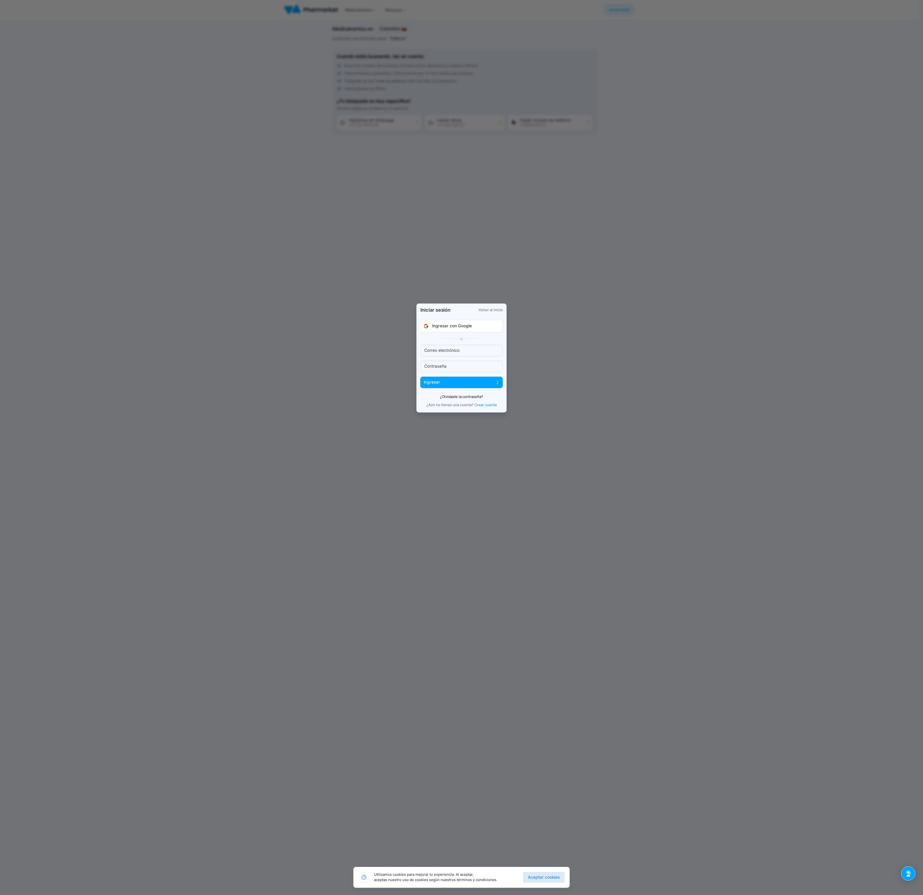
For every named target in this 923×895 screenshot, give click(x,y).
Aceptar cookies (544, 877)
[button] (461, 326)
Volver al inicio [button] (490, 310)
